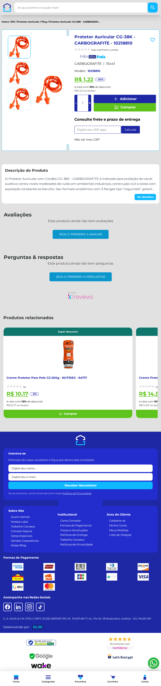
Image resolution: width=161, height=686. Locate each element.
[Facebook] (7, 607)
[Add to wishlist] (152, 39)
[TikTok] (40, 607)
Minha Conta (118, 525)
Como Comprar (70, 520)
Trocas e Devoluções (74, 530)
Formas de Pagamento (76, 525)
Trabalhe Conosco (23, 526)
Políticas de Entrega (74, 534)
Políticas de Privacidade (76, 544)
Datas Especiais (21, 536)
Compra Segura (21, 531)
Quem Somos (20, 516)
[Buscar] (153, 8)
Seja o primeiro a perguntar (80, 277)
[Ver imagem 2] (19, 73)
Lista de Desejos (120, 534)
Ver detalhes (145, 196)
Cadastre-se (117, 520)
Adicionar (128, 99)
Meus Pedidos (118, 530)
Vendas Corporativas (25, 540)
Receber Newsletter (81, 485)
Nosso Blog (18, 545)
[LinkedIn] (18, 607)
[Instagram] (29, 607)
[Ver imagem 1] (19, 47)
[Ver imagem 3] (19, 99)
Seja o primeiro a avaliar (80, 234)
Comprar (128, 107)
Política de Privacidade (77, 493)
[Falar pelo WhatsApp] (153, 663)
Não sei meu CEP (87, 139)
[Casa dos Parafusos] (7, 7)
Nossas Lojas (19, 521)
